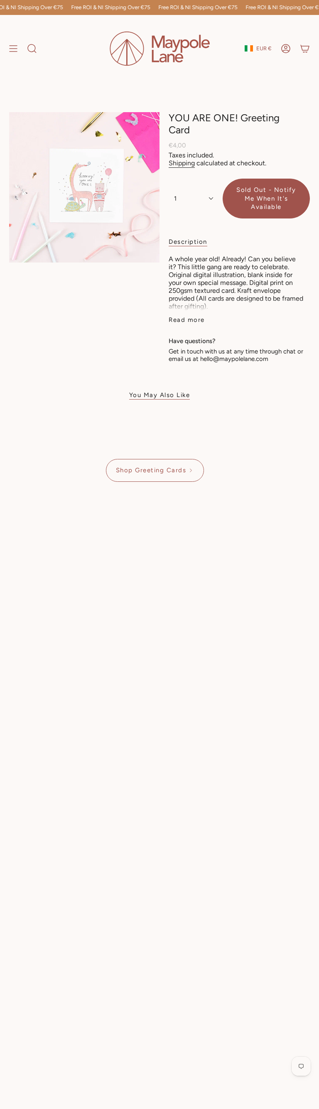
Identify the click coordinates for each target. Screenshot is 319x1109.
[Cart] (304, 48)
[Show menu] (13, 48)
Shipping (182, 163)
